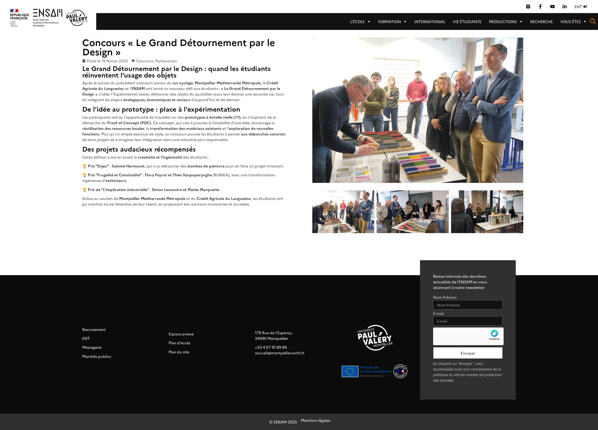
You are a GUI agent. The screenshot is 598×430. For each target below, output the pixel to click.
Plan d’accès (179, 342)
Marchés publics (96, 356)
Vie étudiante (467, 21)
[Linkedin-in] (565, 6)
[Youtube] (552, 6)
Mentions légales (315, 420)
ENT (86, 338)
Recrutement (94, 329)
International (429, 21)
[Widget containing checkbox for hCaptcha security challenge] (468, 336)
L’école (357, 21)
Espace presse (181, 333)
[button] (593, 23)
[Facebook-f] (540, 6)
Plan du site (179, 351)
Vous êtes (570, 21)
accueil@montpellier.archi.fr (279, 352)
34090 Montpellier (271, 338)
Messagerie (92, 347)
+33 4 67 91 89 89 (271, 347)
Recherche (541, 21)
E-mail (438, 313)
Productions (503, 21)
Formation (389, 21)
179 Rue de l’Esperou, (273, 332)
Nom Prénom (445, 297)
